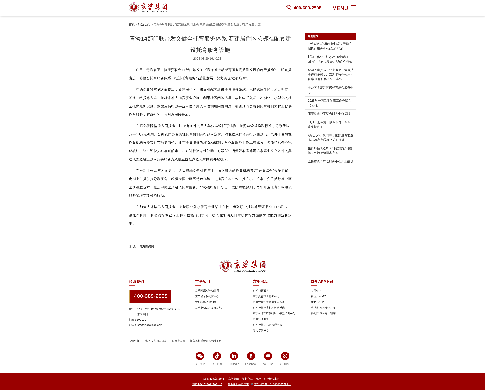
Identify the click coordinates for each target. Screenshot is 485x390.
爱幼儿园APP (318, 296)
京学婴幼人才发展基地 (208, 307)
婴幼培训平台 (261, 330)
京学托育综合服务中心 (266, 296)
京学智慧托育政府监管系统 (269, 301)
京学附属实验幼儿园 (207, 290)
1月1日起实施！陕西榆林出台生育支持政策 (329, 124)
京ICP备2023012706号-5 (207, 384)
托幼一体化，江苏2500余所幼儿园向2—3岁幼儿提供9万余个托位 (330, 59)
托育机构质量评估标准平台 (206, 340)
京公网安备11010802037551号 (272, 384)
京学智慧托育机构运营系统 (269, 307)
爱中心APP (317, 301)
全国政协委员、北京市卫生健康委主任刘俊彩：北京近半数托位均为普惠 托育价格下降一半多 (330, 74)
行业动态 (144, 24)
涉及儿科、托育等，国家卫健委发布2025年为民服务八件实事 (330, 137)
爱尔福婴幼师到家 (205, 301)
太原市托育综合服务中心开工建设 (330, 161)
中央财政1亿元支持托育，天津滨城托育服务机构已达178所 (330, 46)
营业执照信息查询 (238, 384)
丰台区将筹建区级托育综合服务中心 (330, 90)
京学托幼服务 (261, 319)
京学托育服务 (261, 290)
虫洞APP (316, 290)
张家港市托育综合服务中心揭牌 (329, 113)
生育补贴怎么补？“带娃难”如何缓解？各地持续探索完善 (330, 150)
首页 (132, 24)
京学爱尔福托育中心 (207, 296)
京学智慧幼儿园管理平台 (267, 324)
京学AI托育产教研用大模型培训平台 (274, 313)
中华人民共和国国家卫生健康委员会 (164, 340)
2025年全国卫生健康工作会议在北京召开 (329, 103)
